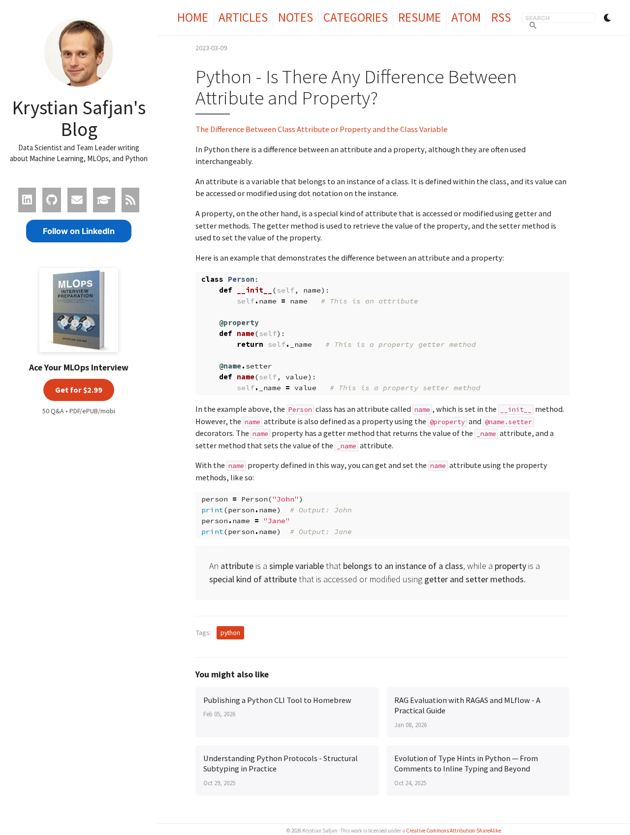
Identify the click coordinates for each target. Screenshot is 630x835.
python (230, 632)
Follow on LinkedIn (79, 231)
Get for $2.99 (78, 390)
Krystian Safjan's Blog (79, 118)
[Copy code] (557, 283)
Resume (419, 17)
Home (192, 17)
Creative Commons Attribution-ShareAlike (453, 830)
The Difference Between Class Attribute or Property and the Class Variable (321, 129)
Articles (243, 17)
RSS (501, 17)
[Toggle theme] (607, 18)
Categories (355, 17)
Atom (466, 17)
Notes (295, 17)
